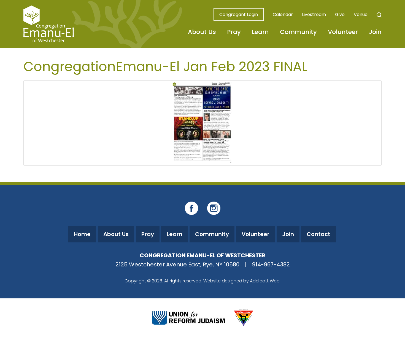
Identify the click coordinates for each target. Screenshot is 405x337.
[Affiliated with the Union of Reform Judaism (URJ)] (188, 317)
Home (82, 234)
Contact (318, 234)
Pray (234, 32)
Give (340, 14)
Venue (361, 14)
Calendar (283, 14)
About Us (202, 32)
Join (375, 32)
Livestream (314, 14)
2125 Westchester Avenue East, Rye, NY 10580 (177, 264)
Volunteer (343, 32)
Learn (260, 32)
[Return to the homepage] (48, 24)
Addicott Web (265, 281)
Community (298, 32)
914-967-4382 (271, 264)
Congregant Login (238, 14)
